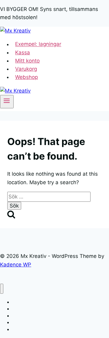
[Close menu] (1, 289)
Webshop (26, 77)
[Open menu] (7, 101)
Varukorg (26, 69)
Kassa (22, 52)
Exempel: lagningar (38, 44)
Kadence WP (15, 265)
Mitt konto (27, 61)
